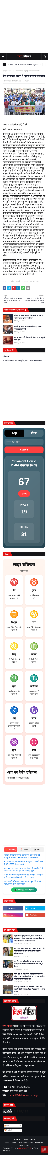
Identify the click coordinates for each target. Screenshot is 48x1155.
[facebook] (13, 908)
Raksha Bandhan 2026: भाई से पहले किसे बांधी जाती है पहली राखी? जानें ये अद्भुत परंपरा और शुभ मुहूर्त (23, 869)
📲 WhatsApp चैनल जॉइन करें (24, 890)
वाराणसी (18, 281)
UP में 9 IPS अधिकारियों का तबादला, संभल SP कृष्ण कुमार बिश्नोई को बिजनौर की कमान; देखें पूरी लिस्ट (28, 963)
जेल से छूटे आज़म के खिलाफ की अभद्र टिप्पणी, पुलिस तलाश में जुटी (28, 327)
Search (24, 449)
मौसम (33, 433)
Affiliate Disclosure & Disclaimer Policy (19, 1143)
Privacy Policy (24, 1145)
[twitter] (35, 908)
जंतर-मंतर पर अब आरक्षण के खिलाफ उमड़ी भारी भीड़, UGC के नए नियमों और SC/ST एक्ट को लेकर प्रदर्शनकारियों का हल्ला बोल (29, 976)
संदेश (7, 1126)
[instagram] (13, 915)
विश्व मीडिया (7, 81)
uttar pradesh (27, 281)
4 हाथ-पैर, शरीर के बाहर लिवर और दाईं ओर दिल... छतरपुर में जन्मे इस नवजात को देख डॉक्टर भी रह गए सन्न (23, 876)
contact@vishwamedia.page (23, 1095)
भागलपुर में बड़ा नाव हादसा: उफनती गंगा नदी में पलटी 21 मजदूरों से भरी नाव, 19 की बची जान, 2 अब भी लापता (22, 856)
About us (16, 1140)
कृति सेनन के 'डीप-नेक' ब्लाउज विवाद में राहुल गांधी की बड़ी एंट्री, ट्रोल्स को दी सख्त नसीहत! (22, 882)
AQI (14, 433)
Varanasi (11, 71)
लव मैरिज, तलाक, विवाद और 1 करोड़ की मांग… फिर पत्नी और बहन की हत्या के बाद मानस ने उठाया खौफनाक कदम (29, 951)
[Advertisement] (24, 27)
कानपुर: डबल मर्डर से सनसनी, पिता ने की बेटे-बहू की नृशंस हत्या (29, 338)
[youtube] (35, 915)
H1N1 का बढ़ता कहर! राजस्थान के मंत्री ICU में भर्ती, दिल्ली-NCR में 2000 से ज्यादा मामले (24, 863)
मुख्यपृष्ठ (5, 71)
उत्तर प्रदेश (11, 281)
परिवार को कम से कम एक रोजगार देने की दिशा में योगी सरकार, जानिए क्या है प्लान (28, 316)
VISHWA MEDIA (24, 1148)
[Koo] (13, 921)
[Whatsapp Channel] (35, 921)
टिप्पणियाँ (9, 1130)
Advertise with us (28, 1140)
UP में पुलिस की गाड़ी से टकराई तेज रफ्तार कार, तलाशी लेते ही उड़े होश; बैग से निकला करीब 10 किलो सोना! (29, 989)
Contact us (39, 1143)
